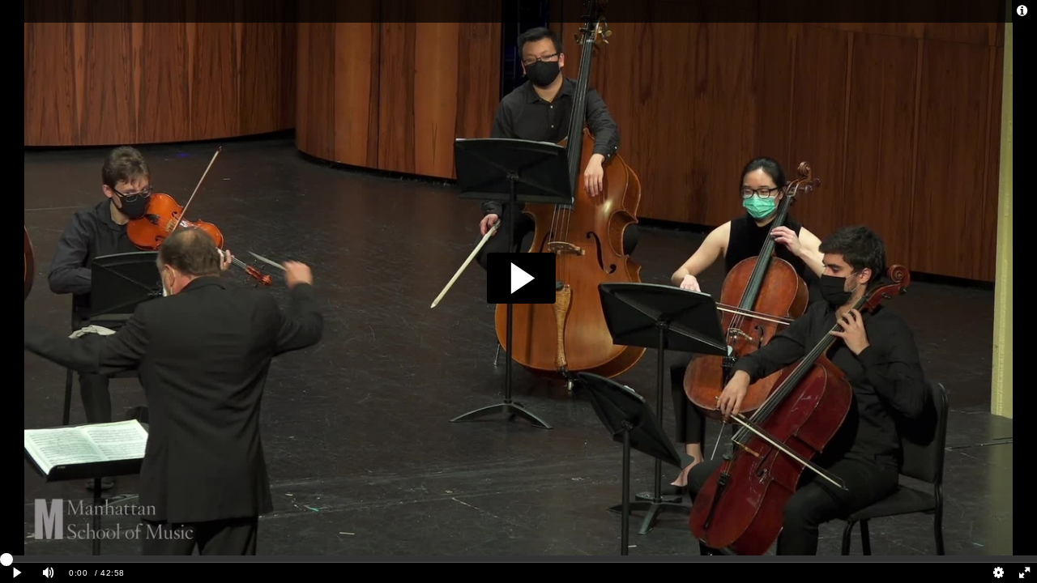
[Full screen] (1024, 573)
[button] (521, 278)
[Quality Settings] (999, 573)
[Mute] (49, 573)
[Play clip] (18, 573)
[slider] (518, 558)
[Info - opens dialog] (1022, 11)
